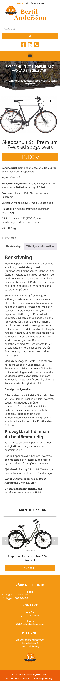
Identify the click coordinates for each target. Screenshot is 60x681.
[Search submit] (30, 36)
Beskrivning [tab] (13, 246)
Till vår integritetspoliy (42, 678)
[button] (30, 55)
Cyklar (19, 3)
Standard (20, 81)
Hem (5, 81)
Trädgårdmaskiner (34, 3)
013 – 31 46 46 (31, 615)
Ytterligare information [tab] (40, 246)
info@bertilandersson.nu (31, 624)
